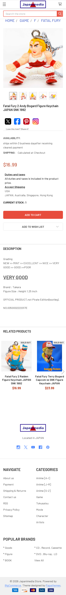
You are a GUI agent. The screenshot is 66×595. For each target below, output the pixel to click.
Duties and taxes (15, 174)
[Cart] (61, 4)
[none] (33, 58)
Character (42, 516)
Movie (39, 509)
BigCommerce (13, 585)
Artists (40, 522)
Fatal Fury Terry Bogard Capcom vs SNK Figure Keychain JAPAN (49, 380)
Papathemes (53, 585)
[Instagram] (18, 447)
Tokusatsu (42, 503)
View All (39, 560)
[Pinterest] (48, 447)
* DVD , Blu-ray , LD (45, 554)
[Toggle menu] (4, 4)
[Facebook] (40, 447)
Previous (3, 371)
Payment (8, 484)
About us (8, 478)
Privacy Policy (11, 509)
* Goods (7, 547)
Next (63, 371)
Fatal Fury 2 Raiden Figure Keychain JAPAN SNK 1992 (16, 380)
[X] (26, 447)
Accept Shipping (15, 187)
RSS (5, 503)
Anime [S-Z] (43, 490)
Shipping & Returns (14, 490)
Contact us (9, 497)
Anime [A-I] (43, 478)
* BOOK (7, 560)
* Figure (7, 554)
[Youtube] (33, 447)
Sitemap (8, 516)
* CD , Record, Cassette (48, 547)
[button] (33, 227)
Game (39, 497)
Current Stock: (14, 202)
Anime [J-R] (43, 484)
